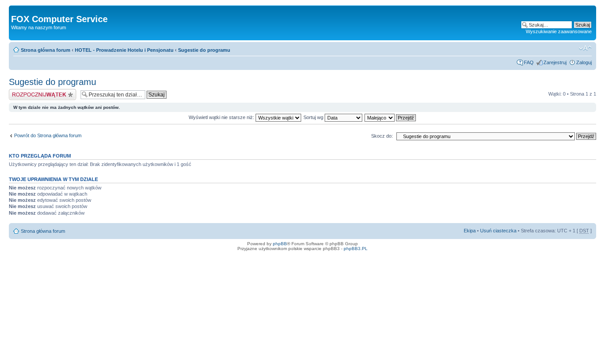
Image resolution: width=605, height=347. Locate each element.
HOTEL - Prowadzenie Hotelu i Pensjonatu (124, 50)
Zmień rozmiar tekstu (585, 48)
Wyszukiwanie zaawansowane (559, 31)
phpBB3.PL (356, 248)
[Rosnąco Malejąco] (391, 117)
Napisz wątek (23, 91)
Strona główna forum (45, 50)
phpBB (280, 243)
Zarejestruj (554, 62)
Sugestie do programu (204, 50)
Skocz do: (382, 136)
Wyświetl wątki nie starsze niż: (222, 117)
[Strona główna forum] (16, 10)
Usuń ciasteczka (498, 230)
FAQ (529, 62)
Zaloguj (584, 62)
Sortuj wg (314, 117)
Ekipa (470, 230)
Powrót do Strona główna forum (47, 135)
